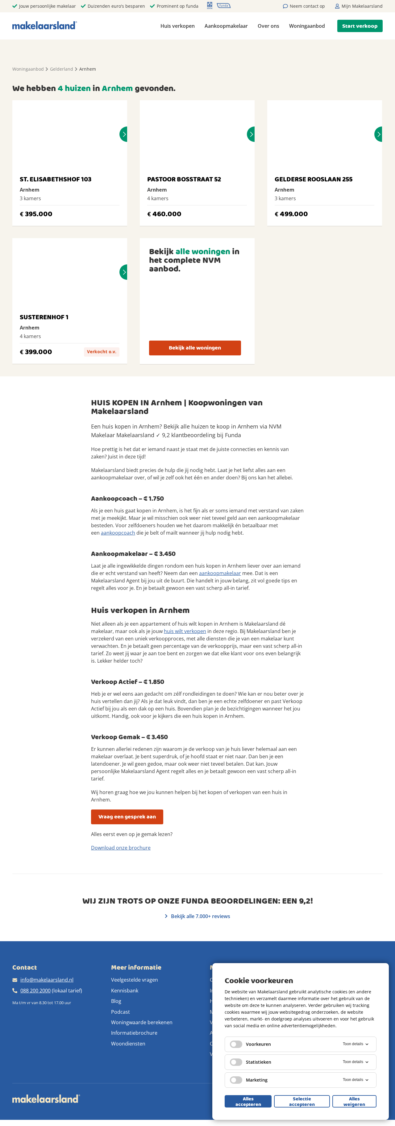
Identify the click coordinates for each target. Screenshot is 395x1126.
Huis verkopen (177, 26)
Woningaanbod (307, 26)
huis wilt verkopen (185, 631)
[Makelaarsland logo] (44, 25)
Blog (116, 1001)
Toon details (353, 1044)
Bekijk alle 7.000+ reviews (200, 916)
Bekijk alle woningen (195, 348)
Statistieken (258, 1062)
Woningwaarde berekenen (142, 1022)
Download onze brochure (121, 847)
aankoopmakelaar (220, 573)
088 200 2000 (35, 990)
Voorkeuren (258, 1044)
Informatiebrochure (134, 1032)
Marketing (257, 1080)
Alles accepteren (248, 1101)
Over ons (268, 26)
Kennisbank (124, 990)
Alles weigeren (354, 1101)
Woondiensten (128, 1043)
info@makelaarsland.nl (46, 979)
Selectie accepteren (302, 1101)
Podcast (120, 1011)
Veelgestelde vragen (134, 979)
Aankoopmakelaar (226, 26)
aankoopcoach (118, 532)
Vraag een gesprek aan (127, 817)
